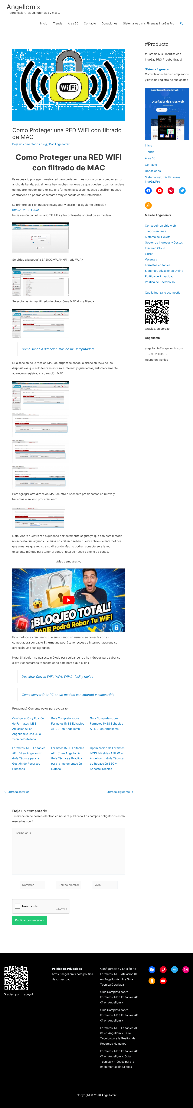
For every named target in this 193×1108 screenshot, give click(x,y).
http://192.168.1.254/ (25, 210)
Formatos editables (157, 265)
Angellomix (23, 7)
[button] (182, 23)
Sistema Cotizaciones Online (164, 270)
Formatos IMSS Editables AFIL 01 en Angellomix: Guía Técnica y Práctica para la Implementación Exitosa (67, 758)
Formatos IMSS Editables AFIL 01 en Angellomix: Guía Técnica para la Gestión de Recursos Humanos (28, 758)
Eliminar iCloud (155, 248)
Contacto (90, 23)
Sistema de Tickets (157, 237)
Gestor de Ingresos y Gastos (164, 242)
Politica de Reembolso (160, 282)
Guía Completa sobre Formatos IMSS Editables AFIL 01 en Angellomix (67, 723)
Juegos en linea (155, 231)
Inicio (43, 23)
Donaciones (109, 23)
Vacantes (151, 259)
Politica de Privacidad (159, 276)
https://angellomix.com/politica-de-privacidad (73, 974)
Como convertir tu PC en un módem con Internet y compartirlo (68, 695)
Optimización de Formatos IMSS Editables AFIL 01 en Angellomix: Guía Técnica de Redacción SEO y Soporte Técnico (107, 758)
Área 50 (73, 23)
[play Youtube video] (68, 600)
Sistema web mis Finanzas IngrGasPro (148, 23)
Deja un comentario (25, 144)
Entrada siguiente (119, 791)
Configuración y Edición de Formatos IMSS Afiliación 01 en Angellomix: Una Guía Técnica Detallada (28, 728)
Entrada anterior (16, 791)
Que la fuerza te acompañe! (163, 292)
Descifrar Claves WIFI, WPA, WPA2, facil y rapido (57, 676)
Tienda (57, 23)
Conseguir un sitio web (160, 225)
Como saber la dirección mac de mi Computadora (58, 349)
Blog (44, 144)
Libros (149, 254)
